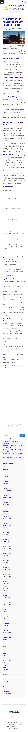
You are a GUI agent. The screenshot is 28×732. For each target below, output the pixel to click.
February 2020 (7, 653)
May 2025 (6, 506)
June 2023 (6, 560)
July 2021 (6, 613)
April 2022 (6, 592)
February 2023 (7, 569)
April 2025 (6, 509)
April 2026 (6, 481)
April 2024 (6, 537)
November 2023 (7, 548)
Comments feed (7, 693)
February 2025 (7, 513)
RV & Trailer (17, 728)
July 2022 (6, 585)
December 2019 (7, 658)
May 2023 (6, 562)
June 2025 (6, 504)
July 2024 (6, 530)
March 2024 (6, 539)
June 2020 (6, 644)
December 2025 (7, 490)
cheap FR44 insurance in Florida (9, 313)
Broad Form (19, 729)
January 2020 (7, 655)
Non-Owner (15, 729)
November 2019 (7, 660)
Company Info (8, 722)
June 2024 (6, 532)
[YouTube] (24, 2)
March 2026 (6, 483)
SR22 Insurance (9, 729)
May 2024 (6, 534)
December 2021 (7, 602)
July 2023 (6, 558)
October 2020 (7, 634)
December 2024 (7, 518)
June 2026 (6, 476)
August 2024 (7, 527)
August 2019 (7, 667)
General (8, 29)
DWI (21, 726)
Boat (14, 728)
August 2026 (7, 471)
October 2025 (7, 495)
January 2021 (7, 627)
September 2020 (7, 637)
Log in (5, 688)
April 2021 (6, 620)
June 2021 (6, 616)
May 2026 (6, 478)
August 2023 (7, 555)
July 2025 (6, 502)
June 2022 (6, 588)
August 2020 (7, 639)
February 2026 (7, 485)
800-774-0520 (14, 722)
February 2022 (7, 597)
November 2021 (7, 604)
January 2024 (7, 544)
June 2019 (6, 672)
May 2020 (6, 646)
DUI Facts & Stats (18, 724)
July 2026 (6, 474)
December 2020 (7, 630)
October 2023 (7, 551)
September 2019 (7, 665)
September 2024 (7, 525)
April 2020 (6, 648)
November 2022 (7, 576)
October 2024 (7, 523)
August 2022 (7, 583)
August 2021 (7, 611)
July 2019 (6, 669)
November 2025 (7, 492)
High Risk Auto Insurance (10, 726)
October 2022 (7, 579)
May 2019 (6, 674)
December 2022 (7, 574)
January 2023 (7, 572)
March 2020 (6, 651)
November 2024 (7, 520)
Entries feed (6, 691)
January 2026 (7, 488)
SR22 (16, 726)
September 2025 (7, 497)
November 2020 (7, 632)
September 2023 (7, 553)
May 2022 (6, 590)
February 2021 (7, 625)
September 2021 (7, 609)
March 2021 (6, 623)
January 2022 (7, 599)
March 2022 (6, 595)
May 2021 (6, 618)
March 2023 (6, 567)
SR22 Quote (11, 11)
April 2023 (6, 565)
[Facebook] (22, 2)
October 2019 (7, 662)
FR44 (19, 726)
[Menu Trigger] (2, 2)
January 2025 (7, 516)
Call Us (17, 11)
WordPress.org (7, 695)
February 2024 (7, 541)
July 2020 (6, 641)
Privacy (18, 721)
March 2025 (6, 511)
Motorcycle (10, 728)
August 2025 (7, 499)
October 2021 (7, 606)
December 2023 (7, 546)
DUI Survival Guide (10, 724)
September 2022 (7, 581)
